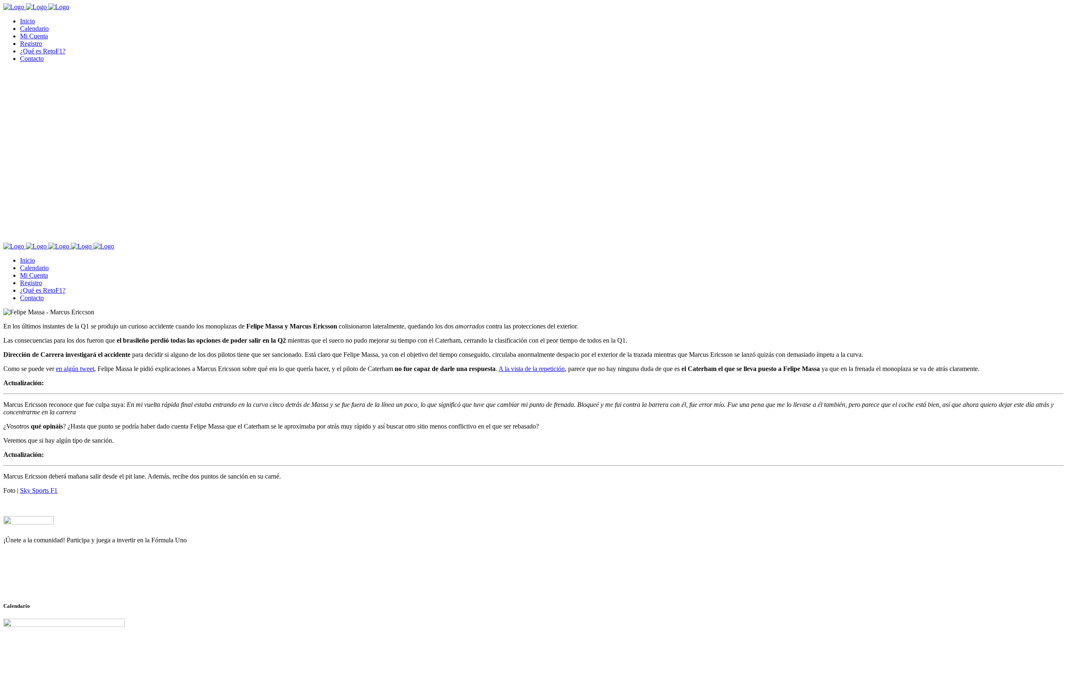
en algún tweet (75, 368)
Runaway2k (43, 581)
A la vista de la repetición (531, 368)
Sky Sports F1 (39, 490)
